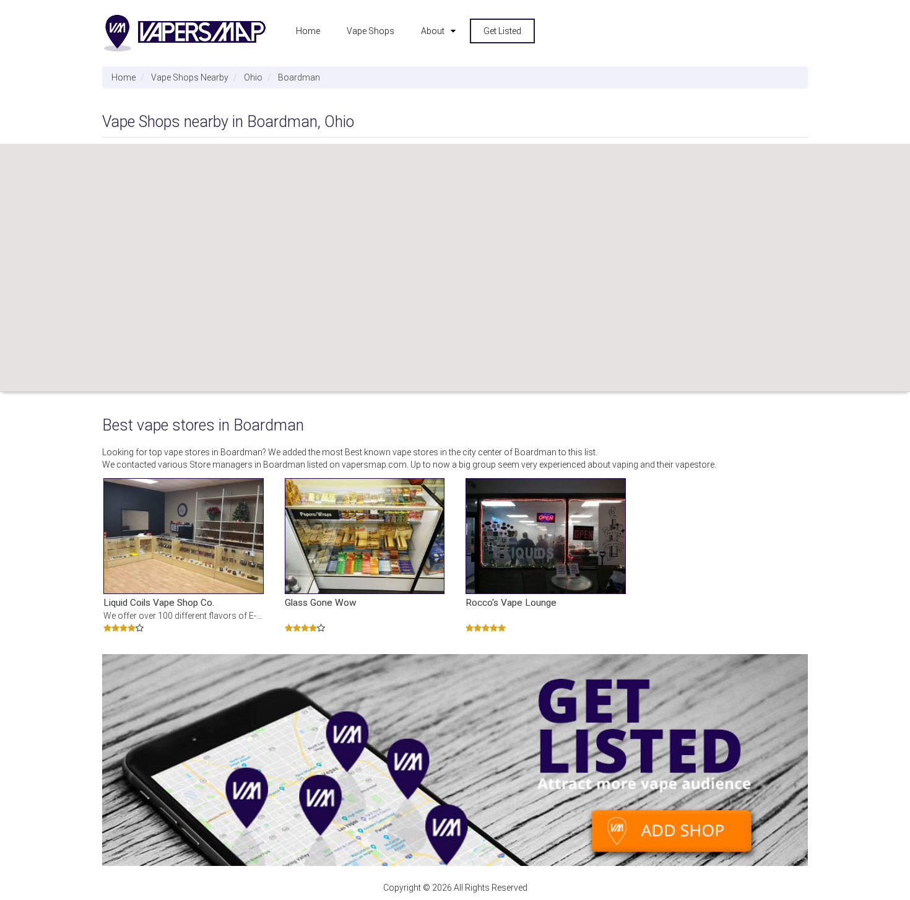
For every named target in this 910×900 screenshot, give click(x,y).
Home (308, 31)
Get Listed (502, 31)
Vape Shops (370, 31)
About (432, 31)
